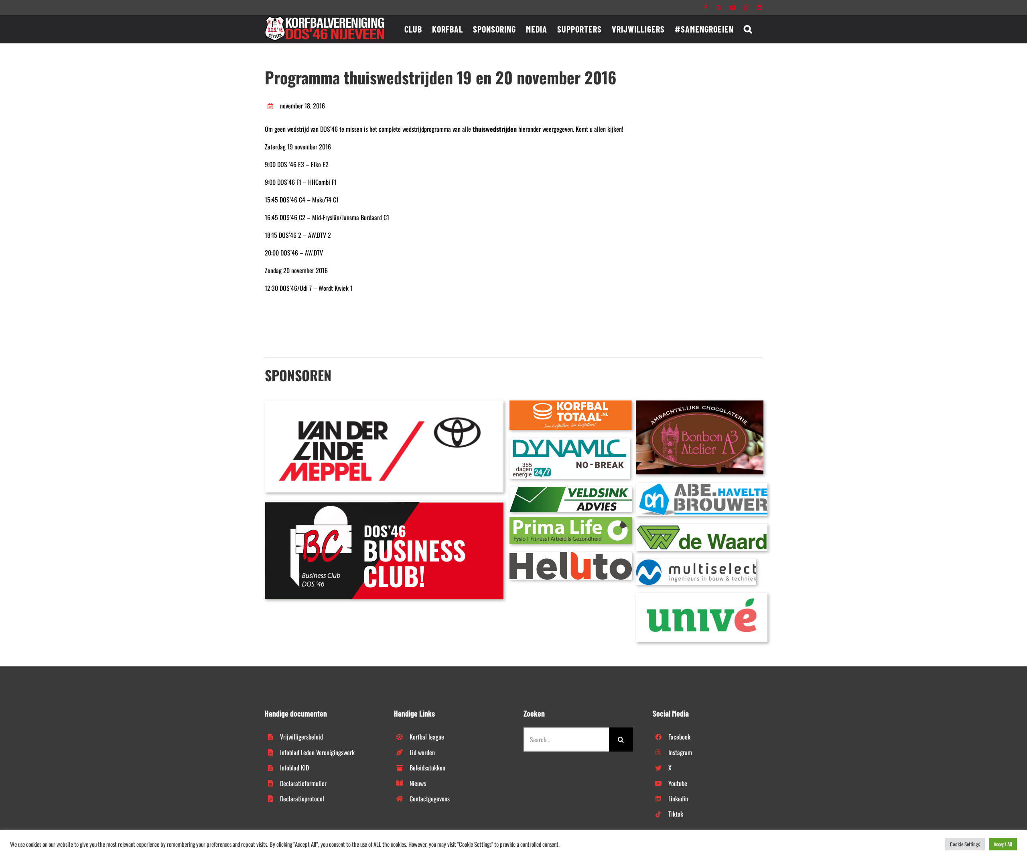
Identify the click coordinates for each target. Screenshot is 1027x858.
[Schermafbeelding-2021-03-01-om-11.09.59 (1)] (701, 527)
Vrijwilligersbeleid (301, 737)
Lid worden (422, 752)
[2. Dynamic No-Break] (569, 441)
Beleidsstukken (427, 767)
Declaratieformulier (303, 783)
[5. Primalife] (570, 520)
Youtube (677, 783)
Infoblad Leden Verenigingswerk (317, 752)
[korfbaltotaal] (570, 404)
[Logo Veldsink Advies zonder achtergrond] (570, 490)
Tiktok (675, 814)
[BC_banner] (384, 504)
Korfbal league (427, 737)
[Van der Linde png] (384, 404)
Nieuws (418, 783)
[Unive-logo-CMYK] (701, 596)
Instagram (680, 752)
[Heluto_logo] (570, 555)
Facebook (679, 737)
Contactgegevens (430, 798)
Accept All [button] (1003, 844)
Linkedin (678, 798)
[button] (748, 29)
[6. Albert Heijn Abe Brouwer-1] (701, 486)
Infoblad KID (294, 767)
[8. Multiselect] (696, 562)
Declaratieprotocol (302, 798)
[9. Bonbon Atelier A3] (699, 404)
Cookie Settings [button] (965, 844)
